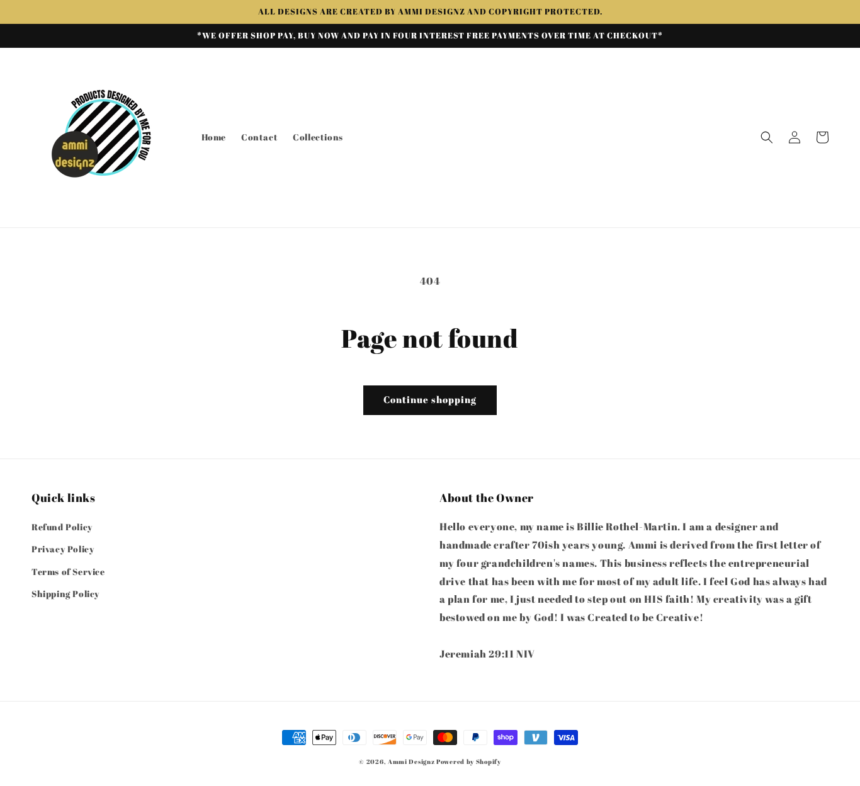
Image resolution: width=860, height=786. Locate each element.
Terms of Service (68, 572)
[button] (767, 137)
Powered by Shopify (468, 761)
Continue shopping (430, 399)
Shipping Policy (65, 594)
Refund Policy (62, 527)
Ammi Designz (411, 761)
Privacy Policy (62, 549)
